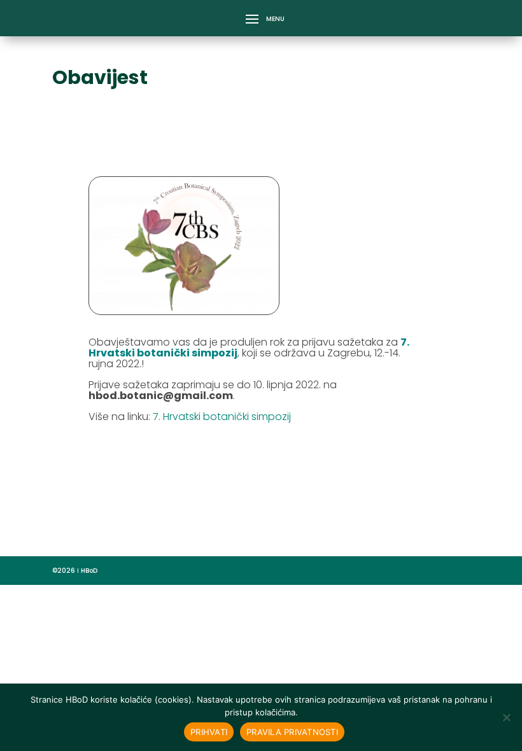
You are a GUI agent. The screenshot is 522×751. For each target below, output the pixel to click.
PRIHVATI (208, 732)
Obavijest (100, 77)
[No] (506, 717)
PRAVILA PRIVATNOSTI (292, 732)
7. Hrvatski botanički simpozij (222, 416)
